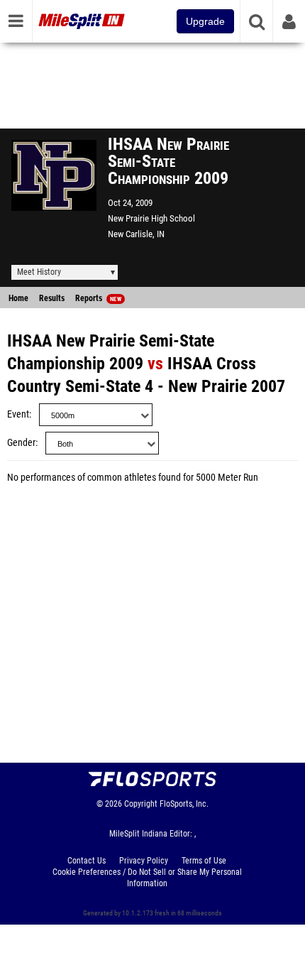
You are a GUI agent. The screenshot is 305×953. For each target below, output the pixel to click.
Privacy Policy (143, 861)
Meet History (39, 272)
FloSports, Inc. (184, 804)
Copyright (140, 804)
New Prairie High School (151, 218)
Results (52, 298)
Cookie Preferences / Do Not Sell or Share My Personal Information (147, 877)
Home (18, 298)
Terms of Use (204, 861)
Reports (98, 298)
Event (18, 414)
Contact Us (86, 861)
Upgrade (205, 21)
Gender (21, 443)
